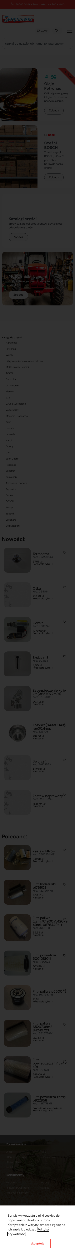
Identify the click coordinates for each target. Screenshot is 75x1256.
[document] (37, 628)
